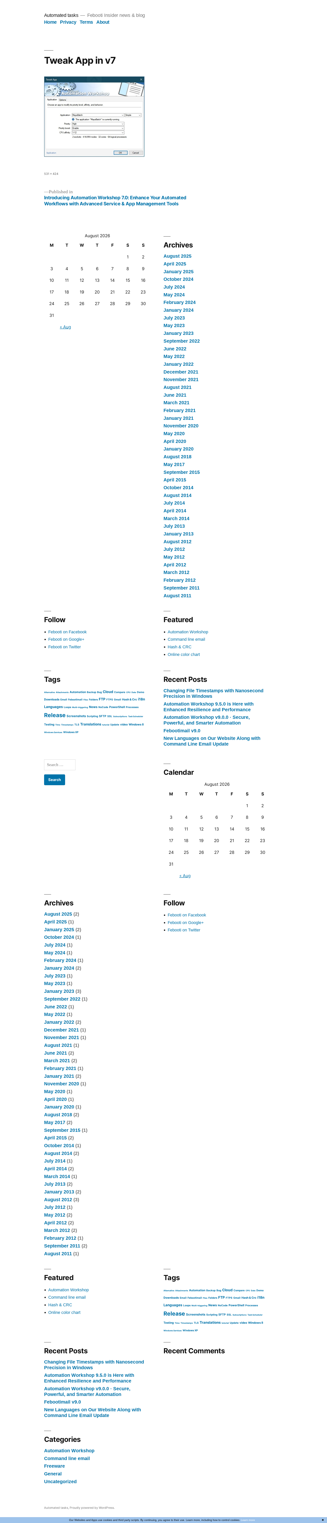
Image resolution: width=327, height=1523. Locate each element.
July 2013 (174, 526)
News (93, 707)
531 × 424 (51, 174)
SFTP (102, 716)
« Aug (65, 326)
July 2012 (174, 549)
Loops (67, 707)
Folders (93, 699)
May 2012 (174, 557)
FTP (102, 699)
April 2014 (175, 510)
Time (57, 725)
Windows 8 (136, 724)
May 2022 (174, 356)
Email (63, 699)
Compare (119, 692)
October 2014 (178, 487)
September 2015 (182, 472)
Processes (132, 707)
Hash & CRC (180, 647)
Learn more (248, 1519)
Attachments (62, 692)
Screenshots (76, 716)
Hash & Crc (129, 699)
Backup (91, 692)
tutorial (105, 725)
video (124, 724)
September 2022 (182, 341)
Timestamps (67, 725)
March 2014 (176, 518)
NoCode (103, 707)
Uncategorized (60, 1481)
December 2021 (181, 371)
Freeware (54, 1466)
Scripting (92, 716)
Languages (53, 707)
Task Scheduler (135, 716)
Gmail (117, 699)
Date (134, 692)
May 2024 (174, 294)
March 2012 (176, 572)
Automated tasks (61, 15)
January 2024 (179, 310)
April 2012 (175, 564)
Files (85, 700)
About (102, 22)
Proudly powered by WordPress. (92, 1508)
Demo (140, 692)
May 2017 (174, 464)
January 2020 (179, 448)
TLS (76, 724)
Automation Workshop (188, 632)
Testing (49, 724)
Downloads (51, 699)
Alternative (49, 692)
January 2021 (179, 418)
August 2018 (178, 456)
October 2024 (178, 279)
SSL (109, 716)
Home (50, 22)
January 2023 (179, 333)
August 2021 (178, 387)
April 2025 (175, 263)
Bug (99, 692)
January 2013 (179, 533)
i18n (141, 699)
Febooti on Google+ (66, 639)
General (53, 1473)
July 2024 (174, 287)
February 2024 (180, 302)
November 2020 (181, 425)
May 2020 (174, 433)
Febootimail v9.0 (182, 730)
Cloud (108, 691)
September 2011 (182, 587)
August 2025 (178, 256)
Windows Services (53, 732)
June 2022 (175, 348)
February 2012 (180, 580)
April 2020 (175, 441)
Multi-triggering (80, 707)
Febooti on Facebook (67, 632)
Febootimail (75, 699)
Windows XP (71, 732)
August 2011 (177, 595)
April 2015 (175, 479)
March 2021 (176, 402)
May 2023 (174, 325)
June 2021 (175, 395)
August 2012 (178, 541)
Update (114, 724)
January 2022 (179, 364)
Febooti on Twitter (64, 647)
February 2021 (180, 410)
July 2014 (174, 503)
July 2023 (174, 317)
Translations (90, 724)
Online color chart (184, 654)
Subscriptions (120, 716)
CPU (128, 692)
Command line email (186, 639)
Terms (86, 22)
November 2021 (181, 379)
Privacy (68, 22)
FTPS (109, 699)
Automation (78, 692)
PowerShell (117, 707)
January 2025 (179, 271)
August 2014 (178, 495)
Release (55, 715)
